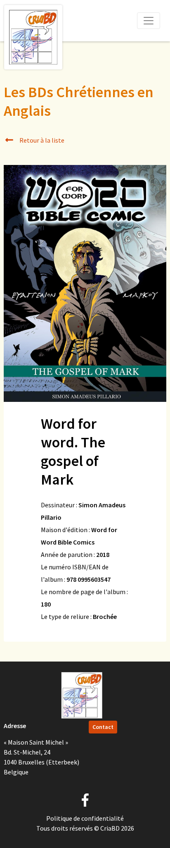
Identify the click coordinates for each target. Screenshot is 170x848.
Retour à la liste (41, 140)
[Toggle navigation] (148, 20)
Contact (102, 727)
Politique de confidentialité (85, 818)
